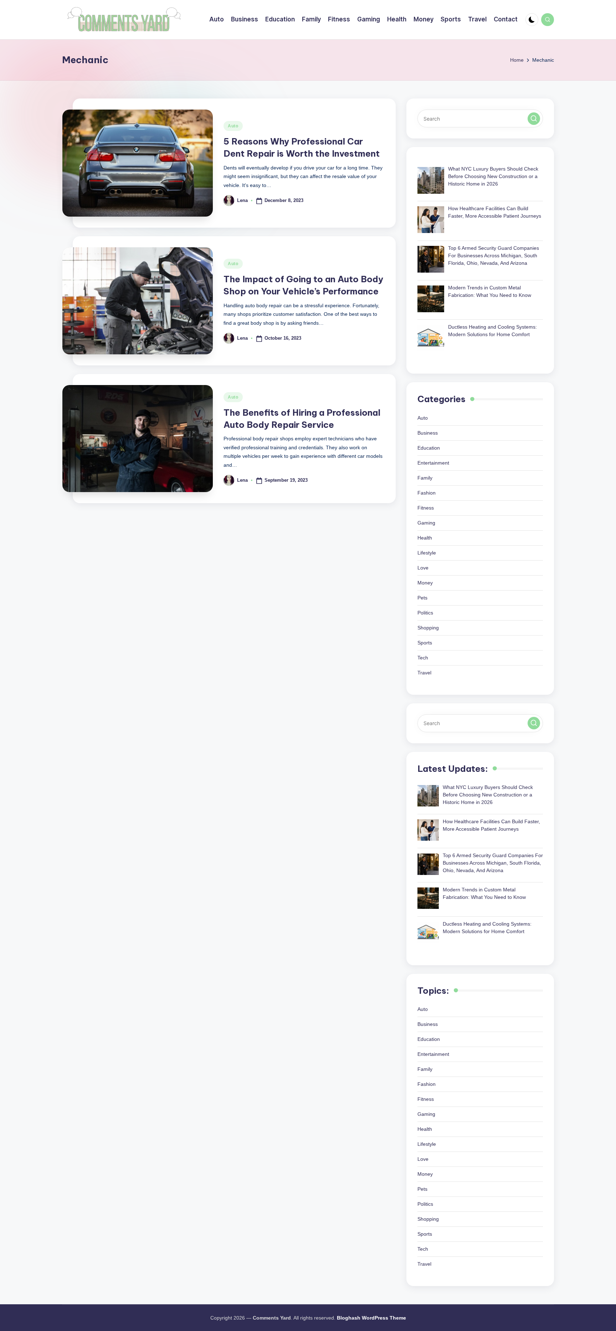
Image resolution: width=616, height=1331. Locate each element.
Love (422, 568)
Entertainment (433, 463)
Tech (422, 658)
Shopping (428, 628)
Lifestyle (426, 553)
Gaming (426, 523)
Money (425, 583)
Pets (422, 598)
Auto (233, 125)
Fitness (425, 508)
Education (428, 448)
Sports (424, 643)
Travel (424, 672)
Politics (425, 613)
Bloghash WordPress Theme (371, 1318)
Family (424, 478)
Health (424, 538)
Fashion (426, 493)
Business (427, 433)
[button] (534, 118)
